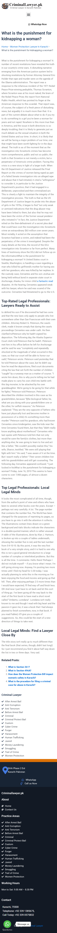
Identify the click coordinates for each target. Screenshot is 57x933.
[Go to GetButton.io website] (7, 930)
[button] (28, 14)
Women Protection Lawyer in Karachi (29, 46)
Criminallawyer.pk (13, 793)
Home (5, 46)
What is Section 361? (19, 667)
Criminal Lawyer (35, 925)
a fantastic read (45, 281)
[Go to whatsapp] (7, 924)
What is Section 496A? (19, 670)
